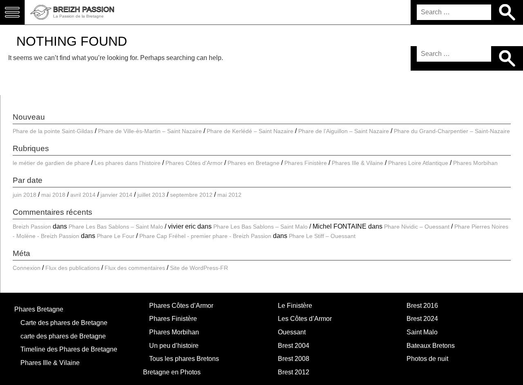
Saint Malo (422, 332)
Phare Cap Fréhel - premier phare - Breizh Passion (205, 236)
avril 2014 (83, 194)
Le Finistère (295, 305)
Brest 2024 (422, 318)
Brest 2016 (422, 305)
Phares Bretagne (38, 309)
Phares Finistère (305, 163)
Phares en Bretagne (253, 163)
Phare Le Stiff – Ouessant (322, 236)
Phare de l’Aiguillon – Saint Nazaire (343, 131)
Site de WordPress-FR (199, 268)
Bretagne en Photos (172, 372)
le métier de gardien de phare (51, 163)
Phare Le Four (115, 236)
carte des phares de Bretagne (63, 336)
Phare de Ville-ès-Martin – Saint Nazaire (150, 131)
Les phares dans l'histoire (127, 163)
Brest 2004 (293, 345)
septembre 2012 (191, 194)
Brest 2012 (293, 372)
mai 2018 (53, 194)
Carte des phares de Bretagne (63, 322)
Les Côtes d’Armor (305, 318)
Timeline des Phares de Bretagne (68, 349)
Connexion (26, 268)
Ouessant (292, 332)
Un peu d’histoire (174, 345)
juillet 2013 (151, 194)
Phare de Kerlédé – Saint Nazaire (250, 131)
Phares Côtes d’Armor (181, 305)
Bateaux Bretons (431, 345)
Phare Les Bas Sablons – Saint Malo (116, 226)
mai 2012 (229, 194)
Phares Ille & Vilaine (357, 163)
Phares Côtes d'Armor (194, 163)
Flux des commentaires (135, 268)
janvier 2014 (116, 194)
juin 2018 (24, 194)
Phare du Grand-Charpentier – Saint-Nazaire (452, 131)
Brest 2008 (293, 358)
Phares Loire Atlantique (418, 163)
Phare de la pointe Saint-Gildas (53, 131)
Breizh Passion (32, 226)
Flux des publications (72, 268)
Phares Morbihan (475, 163)
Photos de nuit (427, 358)
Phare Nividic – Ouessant (416, 226)
